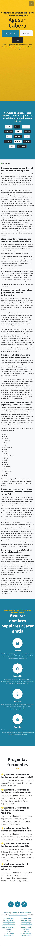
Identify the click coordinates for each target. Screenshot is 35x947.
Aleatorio (26, 33)
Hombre (8, 127)
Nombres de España (8, 920)
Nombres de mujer (9, 918)
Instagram (8, 132)
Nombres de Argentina (9, 922)
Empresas (26, 127)
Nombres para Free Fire (8, 927)
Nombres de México (26, 920)
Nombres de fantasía (26, 924)
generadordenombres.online (18, 915)
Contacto (14, 913)
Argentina (18, 136)
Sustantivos (21, 146)
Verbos (12, 146)
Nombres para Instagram (26, 926)
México (9, 136)
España (27, 132)
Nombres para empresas (8, 926)
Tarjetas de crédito (26, 927)
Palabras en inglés (9, 933)
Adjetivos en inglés (26, 935)
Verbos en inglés (8, 935)
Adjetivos (27, 141)
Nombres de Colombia (9, 924)
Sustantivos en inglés (26, 933)
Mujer (17, 40)
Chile (26, 136)
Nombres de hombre (26, 918)
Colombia (8, 141)
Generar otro (10, 33)
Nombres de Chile (26, 922)
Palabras (17, 141)
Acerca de (7, 913)
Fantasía (18, 132)
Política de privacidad (24, 913)
